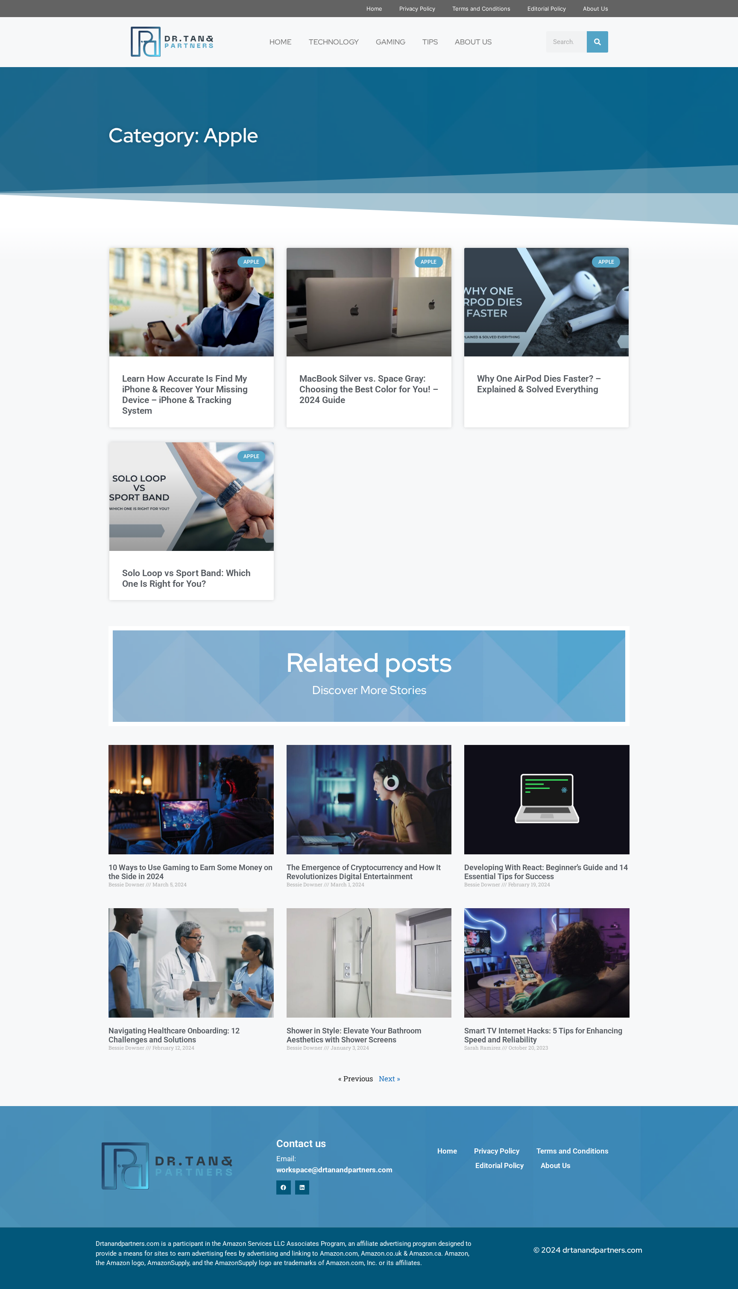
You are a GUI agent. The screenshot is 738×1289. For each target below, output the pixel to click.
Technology (334, 42)
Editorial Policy (546, 8)
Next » (389, 1078)
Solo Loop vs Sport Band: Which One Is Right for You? (186, 578)
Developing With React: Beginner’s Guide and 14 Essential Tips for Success (546, 872)
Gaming (390, 42)
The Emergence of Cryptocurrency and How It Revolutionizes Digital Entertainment (364, 872)
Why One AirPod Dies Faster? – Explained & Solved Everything (539, 384)
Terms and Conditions (481, 8)
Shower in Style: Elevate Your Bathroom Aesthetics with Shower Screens (354, 1035)
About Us (595, 8)
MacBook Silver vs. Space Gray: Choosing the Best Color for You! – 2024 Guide (368, 389)
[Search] (597, 42)
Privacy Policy (417, 8)
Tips (430, 42)
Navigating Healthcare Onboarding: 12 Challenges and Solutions (174, 1035)
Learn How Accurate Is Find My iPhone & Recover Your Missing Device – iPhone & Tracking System (185, 395)
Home (374, 8)
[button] (283, 1187)
